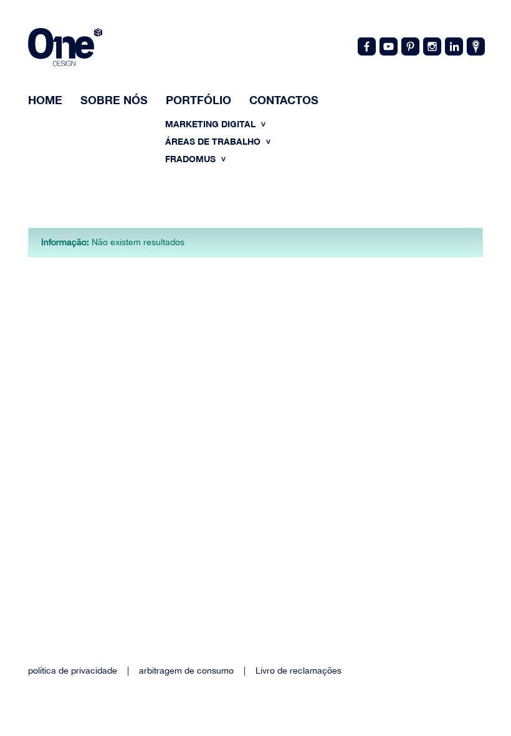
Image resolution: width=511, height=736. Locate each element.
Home (45, 100)
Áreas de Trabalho (214, 141)
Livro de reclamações (298, 670)
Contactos (283, 100)
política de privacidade (72, 670)
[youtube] (388, 45)
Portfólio (198, 100)
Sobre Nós (114, 100)
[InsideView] (475, 45)
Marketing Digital (211, 124)
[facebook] (366, 45)
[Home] (65, 49)
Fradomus (191, 158)
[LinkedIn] (453, 45)
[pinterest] (409, 45)
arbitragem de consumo (186, 670)
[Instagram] (431, 45)
